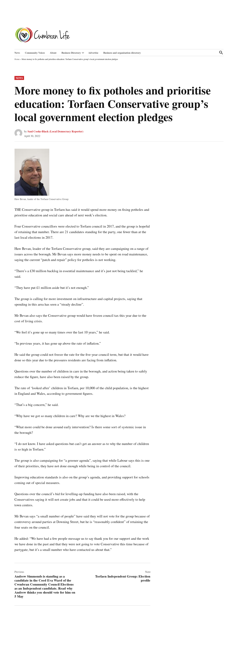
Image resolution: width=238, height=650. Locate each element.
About (53, 53)
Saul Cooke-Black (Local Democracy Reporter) (55, 131)
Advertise (93, 53)
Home (17, 59)
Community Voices (35, 53)
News (17, 53)
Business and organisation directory (122, 53)
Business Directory (71, 53)
